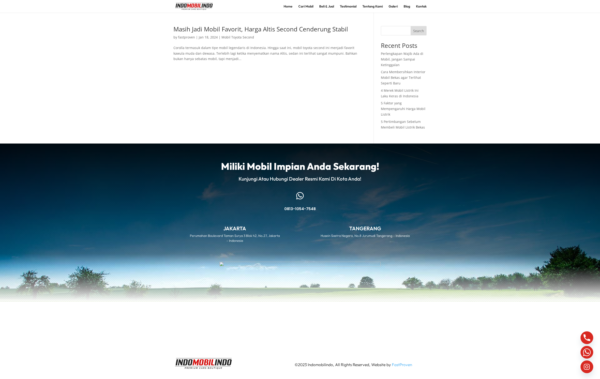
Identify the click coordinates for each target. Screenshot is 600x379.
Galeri (393, 6)
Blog (407, 6)
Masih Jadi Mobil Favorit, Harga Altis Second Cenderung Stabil (260, 29)
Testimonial (348, 6)
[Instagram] (587, 366)
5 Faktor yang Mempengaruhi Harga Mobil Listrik (403, 109)
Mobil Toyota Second (237, 37)
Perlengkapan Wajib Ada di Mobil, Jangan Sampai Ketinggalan (402, 59)
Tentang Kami (372, 6)
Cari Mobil (305, 6)
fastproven (186, 37)
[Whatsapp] (587, 352)
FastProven (402, 364)
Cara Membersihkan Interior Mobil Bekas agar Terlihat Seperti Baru (403, 77)
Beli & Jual (326, 6)
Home (288, 6)
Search (418, 31)
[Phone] (587, 337)
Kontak (421, 6)
